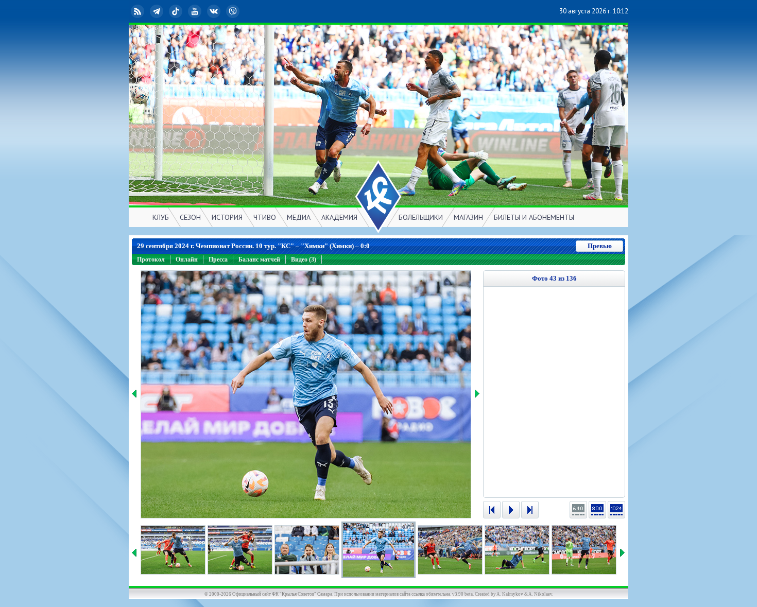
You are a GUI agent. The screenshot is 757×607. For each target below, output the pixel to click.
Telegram (164, 11)
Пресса (218, 259)
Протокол (151, 259)
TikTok (183, 11)
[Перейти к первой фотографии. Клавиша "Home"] (492, 509)
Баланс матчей (259, 259)
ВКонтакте (221, 11)
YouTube (202, 11)
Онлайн (187, 259)
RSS (145, 11)
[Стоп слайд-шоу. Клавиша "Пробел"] (511, 509)
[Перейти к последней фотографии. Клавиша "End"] (530, 509)
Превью (600, 246)
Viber (241, 11)
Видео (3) (303, 259)
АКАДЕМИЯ (339, 217)
